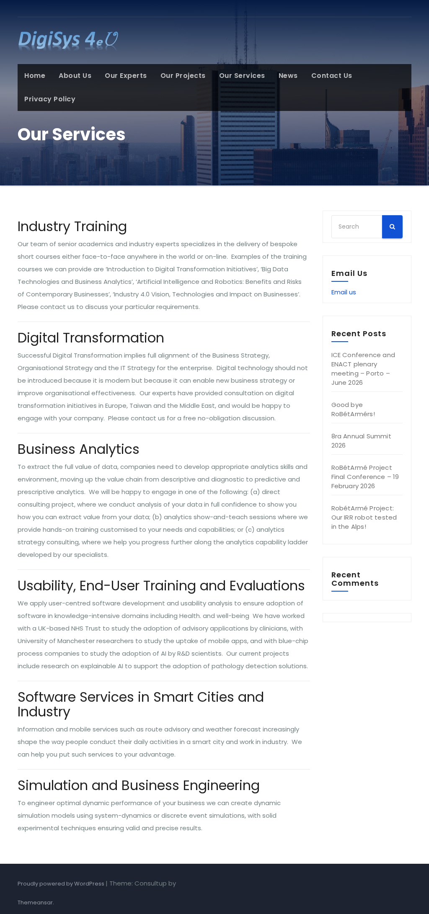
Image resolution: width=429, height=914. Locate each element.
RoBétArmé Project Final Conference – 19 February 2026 (365, 476)
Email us (343, 292)
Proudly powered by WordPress (62, 884)
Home (34, 75)
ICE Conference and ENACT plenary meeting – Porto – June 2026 (363, 368)
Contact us (331, 75)
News (288, 75)
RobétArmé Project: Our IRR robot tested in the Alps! (364, 517)
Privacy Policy (49, 99)
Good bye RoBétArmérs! (353, 409)
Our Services (242, 75)
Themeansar (35, 902)
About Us (75, 75)
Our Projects (183, 75)
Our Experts (126, 75)
